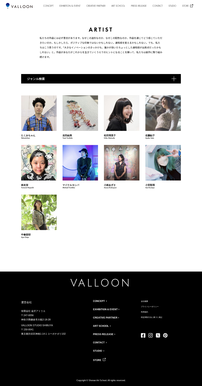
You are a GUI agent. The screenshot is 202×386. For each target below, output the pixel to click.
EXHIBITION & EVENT (69, 6)
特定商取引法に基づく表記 (151, 317)
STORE (185, 6)
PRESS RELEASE (139, 6)
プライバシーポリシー (150, 307)
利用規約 (144, 312)
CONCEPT (48, 6)
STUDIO (172, 6)
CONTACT (157, 6)
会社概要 (144, 301)
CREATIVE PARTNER (95, 6)
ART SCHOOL (118, 6)
